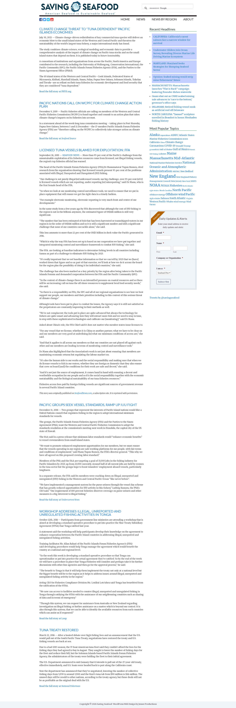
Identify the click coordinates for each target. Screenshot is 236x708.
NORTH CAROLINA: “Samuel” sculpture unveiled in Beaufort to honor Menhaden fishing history (174, 117)
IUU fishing (154, 154)
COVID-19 (169, 145)
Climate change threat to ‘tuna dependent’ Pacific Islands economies (84, 30)
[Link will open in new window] (40, 19)
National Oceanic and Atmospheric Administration (172, 167)
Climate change (174, 142)
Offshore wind (175, 194)
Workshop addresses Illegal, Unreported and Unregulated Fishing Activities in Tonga (80, 512)
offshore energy (157, 194)
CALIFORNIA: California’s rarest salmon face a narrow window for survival (171, 40)
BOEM (185, 139)
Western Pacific (158, 201)
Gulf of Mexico (181, 149)
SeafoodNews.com (83, 393)
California (155, 142)
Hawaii (192, 150)
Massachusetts (161, 158)
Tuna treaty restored (58, 630)
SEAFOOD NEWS (70, 155)
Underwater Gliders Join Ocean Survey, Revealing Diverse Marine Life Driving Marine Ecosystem (174, 53)
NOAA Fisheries (171, 185)
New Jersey (176, 181)
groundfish (154, 149)
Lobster (162, 154)
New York (186, 181)
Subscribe (163, 281)
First (158, 252)
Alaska (155, 135)
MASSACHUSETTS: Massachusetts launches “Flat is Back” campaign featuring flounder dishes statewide (171, 88)
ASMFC (175, 135)
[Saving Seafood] (79, 14)
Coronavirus (157, 145)
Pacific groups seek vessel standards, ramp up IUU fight (88, 405)
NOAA (155, 185)
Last (175, 252)
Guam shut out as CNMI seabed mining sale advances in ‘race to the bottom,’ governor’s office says (173, 99)
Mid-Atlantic (184, 158)
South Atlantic (178, 198)
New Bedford (186, 171)
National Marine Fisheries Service (166, 163)
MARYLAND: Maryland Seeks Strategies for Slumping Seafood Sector (171, 66)
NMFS (193, 181)
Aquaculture (165, 135)
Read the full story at (57, 138)
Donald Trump (183, 146)
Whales (169, 201)
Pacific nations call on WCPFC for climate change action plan (90, 104)
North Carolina (166, 190)
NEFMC (176, 171)
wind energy (180, 202)
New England (163, 176)
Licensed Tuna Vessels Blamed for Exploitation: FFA (84, 150)
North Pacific (181, 190)
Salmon (165, 198)
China (162, 142)
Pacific (190, 194)
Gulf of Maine (165, 149)
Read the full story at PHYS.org (55, 91)
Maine (171, 153)
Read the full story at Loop (53, 618)
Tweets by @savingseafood (164, 297)
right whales (155, 198)
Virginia (189, 198)
